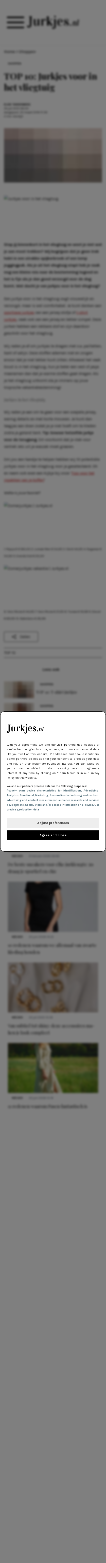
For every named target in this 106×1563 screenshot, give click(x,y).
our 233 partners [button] (63, 744)
